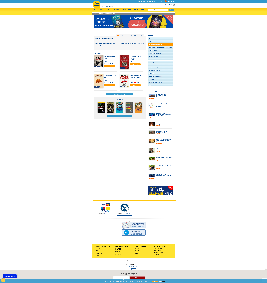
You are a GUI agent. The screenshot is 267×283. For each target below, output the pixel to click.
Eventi (129, 10)
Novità (116, 252)
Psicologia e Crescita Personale (156, 67)
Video (108, 10)
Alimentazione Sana (153, 39)
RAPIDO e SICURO (108, 213)
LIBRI (122, 35)
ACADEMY (136, 35)
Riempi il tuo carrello (168, 4)
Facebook (137, 250)
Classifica (125, 48)
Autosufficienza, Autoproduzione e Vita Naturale (160, 47)
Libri (94, 10)
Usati (130, 48)
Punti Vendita (99, 252)
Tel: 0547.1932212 (158, 248)
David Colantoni (133, 80)
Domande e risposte (158, 252)
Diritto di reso (133, 268)
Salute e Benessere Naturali (155, 76)
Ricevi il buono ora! (137, 278)
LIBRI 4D (142, 35)
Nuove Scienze (152, 65)
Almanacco (116, 10)
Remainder (136, 48)
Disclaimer (133, 269)
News (150, 59)
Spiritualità (151, 79)
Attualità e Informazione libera (107, 13)
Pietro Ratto (132, 58)
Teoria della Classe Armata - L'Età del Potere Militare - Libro (136, 77)
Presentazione (98, 48)
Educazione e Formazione (155, 53)
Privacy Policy (155, 281)
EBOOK (126, 35)
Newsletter (165, 7)
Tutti (118, 35)
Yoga (150, 85)
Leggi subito (151, 98)
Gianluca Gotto (107, 79)
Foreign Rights (99, 253)
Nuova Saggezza (152, 62)
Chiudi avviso (161, 281)
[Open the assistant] (3, 280)
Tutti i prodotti (107, 48)
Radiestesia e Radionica (154, 70)
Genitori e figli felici (153, 56)
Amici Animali (152, 41)
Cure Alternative (153, 50)
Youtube (136, 253)
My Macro (136, 10)
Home (96, 13)
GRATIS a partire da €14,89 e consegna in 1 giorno (124, 214)
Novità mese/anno (116, 48)
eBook (101, 10)
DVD (131, 35)
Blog (124, 10)
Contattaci (156, 254)
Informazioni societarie (133, 266)
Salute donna (152, 73)
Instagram (137, 252)
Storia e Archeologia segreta (155, 82)
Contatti (171, 7)
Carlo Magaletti (107, 60)
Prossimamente (118, 254)
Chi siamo (159, 7)
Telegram (137, 248)
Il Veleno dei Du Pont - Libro (135, 56)
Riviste (143, 10)
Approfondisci (109, 66)
